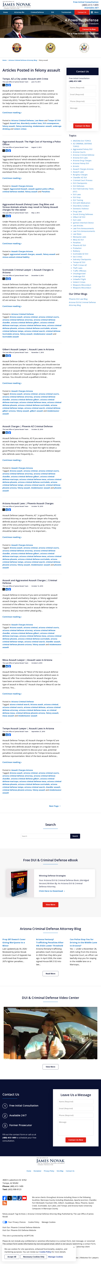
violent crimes (20, 129)
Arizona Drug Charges (82, 160)
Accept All (11, 1257)
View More (50, 904)
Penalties (46, 191)
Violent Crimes (79, 282)
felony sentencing (24, 126)
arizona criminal (30, 317)
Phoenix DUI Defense (20, 1230)
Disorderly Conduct (81, 206)
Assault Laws (78, 172)
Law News (39, 120)
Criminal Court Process (82, 180)
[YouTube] (24, 1198)
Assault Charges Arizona (22, 186)
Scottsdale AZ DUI (80, 254)
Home (5, 12)
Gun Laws (77, 220)
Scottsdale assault (10, 336)
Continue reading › (12, 112)
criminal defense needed (13, 191)
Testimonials (66, 12)
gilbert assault (36, 411)
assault (39, 254)
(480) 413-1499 (90, 4)
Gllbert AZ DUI (79, 217)
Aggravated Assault (18, 189)
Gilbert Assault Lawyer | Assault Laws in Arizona (28, 349)
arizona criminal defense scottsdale (34, 328)
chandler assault (53, 641)
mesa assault (8, 716)
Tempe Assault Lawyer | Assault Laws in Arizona (28, 728)
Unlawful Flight (79, 279)
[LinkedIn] (14, 1198)
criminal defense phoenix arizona (17, 644)
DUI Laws (77, 194)
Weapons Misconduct (82, 285)
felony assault (8, 126)
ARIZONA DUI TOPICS (82, 141)
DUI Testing (78, 200)
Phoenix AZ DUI (79, 245)
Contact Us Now (89, 29)
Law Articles (78, 225)
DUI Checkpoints (80, 183)
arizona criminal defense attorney (17, 320)
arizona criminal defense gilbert (25, 322)
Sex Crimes (77, 256)
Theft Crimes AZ (80, 265)
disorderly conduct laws (31, 123)
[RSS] (4, 1203)
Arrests (76, 166)
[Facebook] (4, 1198)
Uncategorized (79, 273)
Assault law (15, 123)
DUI (52, 12)
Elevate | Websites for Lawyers (82, 1257)
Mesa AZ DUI (78, 240)
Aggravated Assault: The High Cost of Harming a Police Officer (31, 143)
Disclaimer (37, 1171)
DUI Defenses (78, 186)
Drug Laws (77, 211)
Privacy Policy (49, 1171)
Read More (50, 973)
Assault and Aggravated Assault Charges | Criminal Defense (29, 581)
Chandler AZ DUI (80, 177)
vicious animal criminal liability (15, 257)
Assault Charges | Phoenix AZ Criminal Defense (27, 426)
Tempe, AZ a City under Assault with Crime (25, 78)
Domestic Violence (81, 208)
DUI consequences (51, 123)
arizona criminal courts (49, 317)
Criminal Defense (37, 12)
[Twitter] (9, 1198)
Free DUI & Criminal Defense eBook (50, 860)
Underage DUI (79, 276)
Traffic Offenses (79, 271)
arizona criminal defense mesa (32, 325)
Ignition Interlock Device (83, 223)
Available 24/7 (91, 7)
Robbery (76, 251)
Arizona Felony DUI (81, 163)
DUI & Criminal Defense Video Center (50, 997)
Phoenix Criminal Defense (22, 1227)
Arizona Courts (79, 152)
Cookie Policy (33, 1222)
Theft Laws (77, 268)
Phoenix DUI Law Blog (78, 299)
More (96, 12)
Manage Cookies (49, 1222)
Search (75, 836)
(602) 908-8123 (14, 1189)
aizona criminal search (19, 704)
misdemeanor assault (42, 126)
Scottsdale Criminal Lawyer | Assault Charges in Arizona (27, 271)
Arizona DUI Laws (80, 158)
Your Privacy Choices (17, 1222)
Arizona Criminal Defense (22, 120)
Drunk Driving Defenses (83, 214)
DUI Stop (77, 197)
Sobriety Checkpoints (82, 259)
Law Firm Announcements (84, 231)
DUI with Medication (81, 203)
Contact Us (82, 12)
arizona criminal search (34, 331)
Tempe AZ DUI (54, 120)
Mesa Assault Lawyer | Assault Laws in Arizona (27, 660)
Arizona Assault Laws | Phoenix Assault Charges (28, 503)
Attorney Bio (19, 12)
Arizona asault (16, 317)
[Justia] (19, 1198)
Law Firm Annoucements (83, 228)
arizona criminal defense (34, 707)
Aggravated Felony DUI (82, 149)
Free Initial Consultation (86, 2)
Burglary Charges (80, 174)
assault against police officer (41, 189)
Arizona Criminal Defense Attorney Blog (23, 60)
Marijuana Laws (79, 237)
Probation (77, 248)
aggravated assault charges (22, 254)
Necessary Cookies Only (33, 1257)
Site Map (60, 1171)
